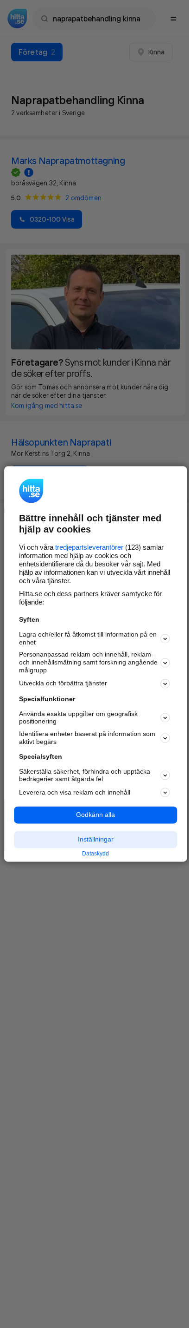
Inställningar (96, 839)
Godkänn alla (95, 815)
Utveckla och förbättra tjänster (63, 683)
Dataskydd (95, 853)
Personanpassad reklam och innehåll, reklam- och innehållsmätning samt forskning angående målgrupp (88, 662)
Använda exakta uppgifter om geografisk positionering (78, 717)
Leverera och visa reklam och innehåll (74, 792)
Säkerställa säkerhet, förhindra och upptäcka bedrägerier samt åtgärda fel (84, 775)
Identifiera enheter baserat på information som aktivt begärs (87, 738)
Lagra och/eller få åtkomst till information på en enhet (88, 638)
